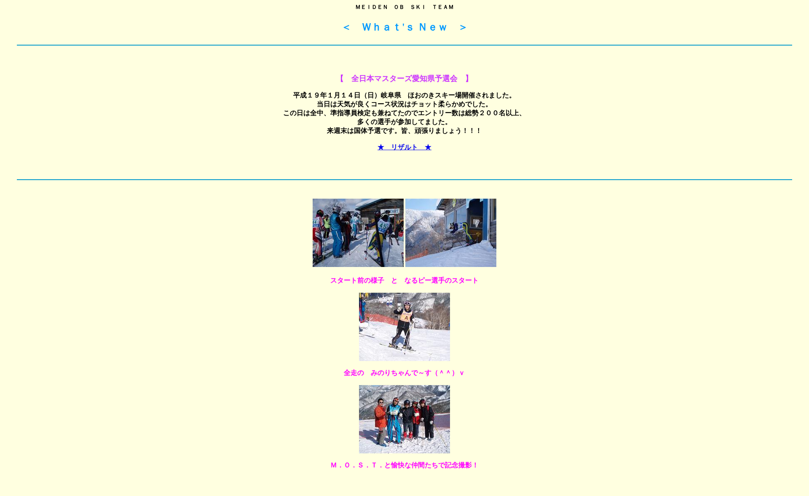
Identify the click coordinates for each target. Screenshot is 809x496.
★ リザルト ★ (404, 147)
